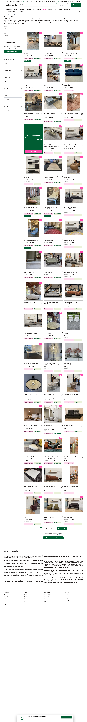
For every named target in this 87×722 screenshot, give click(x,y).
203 (55, 528)
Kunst (5, 606)
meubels (16, 555)
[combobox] (39, 5)
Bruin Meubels (47, 603)
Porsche (25, 594)
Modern (25, 605)
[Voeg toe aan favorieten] (41, 52)
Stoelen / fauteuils (7, 596)
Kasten (5, 608)
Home (5, 14)
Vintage (25, 603)
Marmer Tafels (68, 600)
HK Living (26, 598)
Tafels (5, 602)
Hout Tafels (46, 596)
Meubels (5, 594)
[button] (69, 1)
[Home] (11, 4)
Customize (66, 719)
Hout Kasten (47, 598)
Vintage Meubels (27, 607)
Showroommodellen (12, 14)
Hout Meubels (47, 594)
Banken (5, 604)
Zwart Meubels (47, 605)
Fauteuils (6, 598)
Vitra (65, 596)
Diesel (25, 596)
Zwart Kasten (47, 607)
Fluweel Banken (68, 598)
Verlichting (6, 600)
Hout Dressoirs (68, 594)
